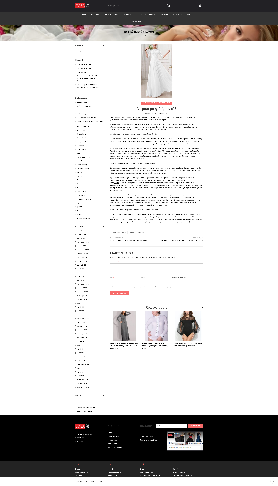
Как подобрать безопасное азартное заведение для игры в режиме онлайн (88, 87)
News (79, 187)
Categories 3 (81, 142)
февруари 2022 (83, 318)
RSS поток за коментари (86, 407)
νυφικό (132, 232)
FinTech (79, 161)
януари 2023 (82, 288)
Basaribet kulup (82, 72)
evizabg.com (79, 445)
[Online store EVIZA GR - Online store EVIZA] (82, 5)
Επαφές (110, 433)
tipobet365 (80, 207)
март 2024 (81, 238)
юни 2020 (80, 372)
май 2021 (80, 353)
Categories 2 (81, 138)
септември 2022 (83, 299)
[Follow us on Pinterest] (114, 426)
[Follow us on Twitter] (108, 426)
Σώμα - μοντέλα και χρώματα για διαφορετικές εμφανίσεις (188, 344)
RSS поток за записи (84, 404)
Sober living (81, 195)
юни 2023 (80, 273)
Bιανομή (143, 433)
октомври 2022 (83, 296)
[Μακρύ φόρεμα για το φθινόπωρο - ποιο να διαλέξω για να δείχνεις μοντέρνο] (124, 326)
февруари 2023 (83, 284)
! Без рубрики (82, 102)
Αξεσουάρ (177, 14)
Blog (78, 110)
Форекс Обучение (83, 218)
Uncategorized (82, 210)
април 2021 (81, 357)
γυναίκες (95, 14)
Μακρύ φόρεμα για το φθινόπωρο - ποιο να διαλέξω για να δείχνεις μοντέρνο (124, 345)
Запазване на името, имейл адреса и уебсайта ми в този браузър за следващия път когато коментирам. (151, 287)
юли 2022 (80, 303)
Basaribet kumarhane (84, 64)
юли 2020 (80, 368)
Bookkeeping (81, 114)
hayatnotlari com (83, 168)
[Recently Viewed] (272, 480)
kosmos (79, 176)
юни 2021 (80, 349)
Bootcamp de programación (87, 117)
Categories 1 (81, 134)
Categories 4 (81, 145)
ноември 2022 (82, 292)
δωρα (189, 14)
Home (84, 14)
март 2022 (81, 315)
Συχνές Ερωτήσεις (146, 436)
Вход (79, 400)
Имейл (144, 278)
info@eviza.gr (80, 441)
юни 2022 (80, 307)
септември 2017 (83, 383)
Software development (85, 199)
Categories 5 (81, 149)
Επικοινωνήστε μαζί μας (149, 440)
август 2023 (81, 265)
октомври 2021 (83, 334)
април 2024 (81, 234)
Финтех (79, 214)
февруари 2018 (83, 380)
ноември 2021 (82, 330)
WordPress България (85, 411)
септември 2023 (83, 261)
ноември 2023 (82, 254)
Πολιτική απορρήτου (115, 447)
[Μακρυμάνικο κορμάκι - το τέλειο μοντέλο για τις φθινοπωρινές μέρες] (156, 326)
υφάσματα (136, 22)
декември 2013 (83, 387)
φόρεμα (141, 232)
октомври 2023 (83, 257)
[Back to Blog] (156, 239)
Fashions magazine (142, 35)
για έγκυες (139, 14)
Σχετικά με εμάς (113, 436)
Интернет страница (179, 278)
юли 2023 (80, 269)
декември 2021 (83, 326)
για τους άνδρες (111, 14)
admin (148, 113)
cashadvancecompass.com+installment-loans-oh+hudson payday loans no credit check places (91, 124)
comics (79, 153)
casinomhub (81, 130)
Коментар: (114, 262)
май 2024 (80, 231)
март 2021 (81, 360)
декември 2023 (83, 250)
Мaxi (151, 14)
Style (168, 103)
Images (79, 172)
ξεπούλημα (163, 14)
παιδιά (127, 14)
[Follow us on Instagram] (118, 426)
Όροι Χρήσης (112, 444)
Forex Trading (82, 165)
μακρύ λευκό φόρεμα (118, 232)
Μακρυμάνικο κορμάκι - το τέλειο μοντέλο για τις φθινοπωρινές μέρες (156, 345)
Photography (81, 191)
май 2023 (80, 276)
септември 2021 (83, 338)
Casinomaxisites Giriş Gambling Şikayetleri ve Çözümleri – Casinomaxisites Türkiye (88, 78)
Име (112, 278)
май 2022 (80, 311)
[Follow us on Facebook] (111, 426)
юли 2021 (80, 345)
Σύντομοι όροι (112, 440)
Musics (79, 184)
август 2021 (81, 341)
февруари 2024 (83, 242)
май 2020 (80, 376)
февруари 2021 (83, 364)
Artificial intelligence (84, 106)
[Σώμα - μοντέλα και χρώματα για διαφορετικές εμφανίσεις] (188, 326)
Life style (161, 103)
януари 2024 (82, 246)
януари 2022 (82, 322)
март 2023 (81, 280)
